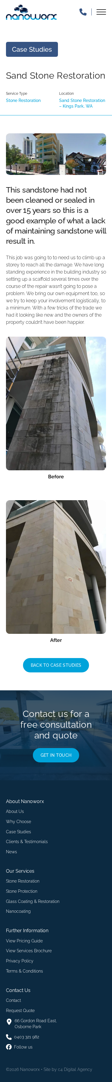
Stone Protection (21, 891)
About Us (15, 811)
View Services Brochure (29, 950)
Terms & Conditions (24, 971)
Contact (13, 1000)
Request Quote (20, 1010)
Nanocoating (18, 911)
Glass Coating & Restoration (32, 901)
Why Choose (18, 821)
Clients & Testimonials (27, 841)
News (11, 851)
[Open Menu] (101, 12)
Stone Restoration (22, 881)
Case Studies (18, 831)
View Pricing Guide (24, 940)
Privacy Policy (19, 961)
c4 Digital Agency (75, 1069)
